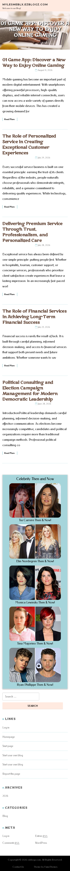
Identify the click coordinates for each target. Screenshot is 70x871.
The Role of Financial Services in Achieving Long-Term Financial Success (34, 316)
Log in (5, 727)
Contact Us (18, 866)
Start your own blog (12, 755)
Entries (41, 836)
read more (9, 119)
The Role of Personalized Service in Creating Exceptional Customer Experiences (29, 144)
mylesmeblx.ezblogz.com (25, 4)
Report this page (11, 773)
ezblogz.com (34, 859)
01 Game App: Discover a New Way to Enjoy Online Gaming (33, 62)
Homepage (8, 737)
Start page (7, 746)
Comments (10, 843)
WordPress (41, 843)
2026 (5, 795)
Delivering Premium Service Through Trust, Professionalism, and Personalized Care (32, 232)
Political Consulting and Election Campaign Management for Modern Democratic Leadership (29, 391)
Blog (5, 816)
